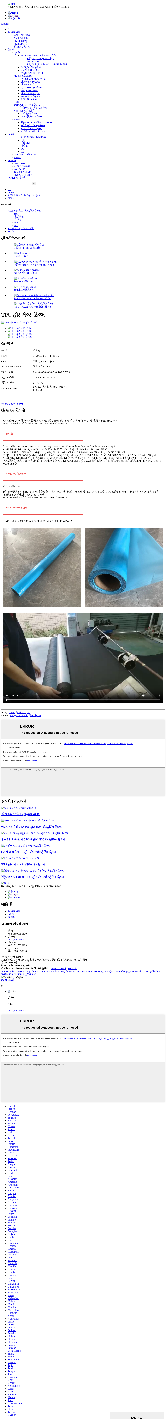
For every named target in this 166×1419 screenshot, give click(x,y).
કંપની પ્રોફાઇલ (22, 35)
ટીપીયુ (24, 145)
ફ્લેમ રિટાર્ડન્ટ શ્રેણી (31, 128)
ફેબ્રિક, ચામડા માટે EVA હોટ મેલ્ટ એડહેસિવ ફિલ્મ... (34, 839)
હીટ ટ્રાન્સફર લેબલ (31, 87)
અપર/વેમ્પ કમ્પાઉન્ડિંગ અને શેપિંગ (39, 55)
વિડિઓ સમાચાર (22, 172)
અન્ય (17, 119)
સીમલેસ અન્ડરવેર (30, 81)
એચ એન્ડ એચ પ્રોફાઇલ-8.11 (20, 814)
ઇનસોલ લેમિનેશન (23, 289)
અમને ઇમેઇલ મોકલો (12, 403)
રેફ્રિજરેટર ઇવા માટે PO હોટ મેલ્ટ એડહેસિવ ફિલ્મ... (33, 877)
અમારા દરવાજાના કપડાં (33, 78)
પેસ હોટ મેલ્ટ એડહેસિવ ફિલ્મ (25, 715)
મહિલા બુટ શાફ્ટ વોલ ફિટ (40, 58)
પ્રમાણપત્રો (20, 43)
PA (22, 151)
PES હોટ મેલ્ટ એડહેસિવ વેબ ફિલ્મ (23, 864)
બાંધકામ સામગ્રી (23, 110)
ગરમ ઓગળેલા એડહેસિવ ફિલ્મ (30, 137)
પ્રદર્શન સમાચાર (23, 175)
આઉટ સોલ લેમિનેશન (25, 273)
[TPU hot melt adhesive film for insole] (25, 845)
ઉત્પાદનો (12, 134)
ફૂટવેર (17, 52)
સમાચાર (12, 160)
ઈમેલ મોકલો (7, 980)
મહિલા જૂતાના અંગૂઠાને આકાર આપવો (47, 64)
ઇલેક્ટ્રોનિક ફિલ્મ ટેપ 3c (27, 105)
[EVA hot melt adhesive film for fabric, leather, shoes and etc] (34, 833)
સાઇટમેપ (72, 968)
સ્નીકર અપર (34, 61)
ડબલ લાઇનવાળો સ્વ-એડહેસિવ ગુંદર (94, 971)
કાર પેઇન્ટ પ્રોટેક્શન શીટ (27, 154)
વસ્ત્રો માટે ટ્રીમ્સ (23, 75)
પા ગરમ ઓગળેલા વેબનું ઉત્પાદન (58, 971)
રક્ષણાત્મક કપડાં (29, 90)
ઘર (9, 29)
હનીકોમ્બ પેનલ (29, 113)
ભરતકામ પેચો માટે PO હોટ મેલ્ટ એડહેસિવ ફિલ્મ (31, 827)
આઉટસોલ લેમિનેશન (32, 73)
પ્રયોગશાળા (20, 41)
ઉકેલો (11, 49)
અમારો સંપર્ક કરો (16, 177)
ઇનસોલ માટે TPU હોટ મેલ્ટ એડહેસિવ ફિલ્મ (28, 852)
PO (22, 148)
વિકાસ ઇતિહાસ (22, 46)
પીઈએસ (25, 142)
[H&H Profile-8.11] (18, 808)
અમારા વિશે (14, 32)
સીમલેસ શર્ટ (27, 84)
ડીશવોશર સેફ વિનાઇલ (27, 971)
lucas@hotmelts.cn (17, 939)
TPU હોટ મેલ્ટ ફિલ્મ (19, 712)
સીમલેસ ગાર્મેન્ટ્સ (30, 93)
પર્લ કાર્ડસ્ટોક (8, 971)
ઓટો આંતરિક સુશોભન (33, 125)
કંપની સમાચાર (22, 163)
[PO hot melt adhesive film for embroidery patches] (27, 820)
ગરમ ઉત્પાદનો (58, 968)
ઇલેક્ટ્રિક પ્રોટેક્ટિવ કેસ (34, 108)
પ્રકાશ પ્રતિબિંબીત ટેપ (33, 131)
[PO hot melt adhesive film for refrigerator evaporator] (32, 870)
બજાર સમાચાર (22, 166)
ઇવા (23, 140)
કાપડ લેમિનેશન (29, 99)
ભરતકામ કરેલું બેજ (31, 96)
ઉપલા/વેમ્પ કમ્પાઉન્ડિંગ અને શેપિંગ (32, 298)
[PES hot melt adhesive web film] (20, 858)
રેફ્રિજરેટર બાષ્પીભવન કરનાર (36, 122)
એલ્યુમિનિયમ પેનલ (31, 116)
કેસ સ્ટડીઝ (20, 169)
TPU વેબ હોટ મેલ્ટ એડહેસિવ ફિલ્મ (32, 306)
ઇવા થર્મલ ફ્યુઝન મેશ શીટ (129, 971)
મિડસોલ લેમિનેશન (30, 70)
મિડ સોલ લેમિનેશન (24, 281)
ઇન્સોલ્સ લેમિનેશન (31, 67)
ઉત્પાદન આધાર (22, 38)
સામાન (17, 102)
